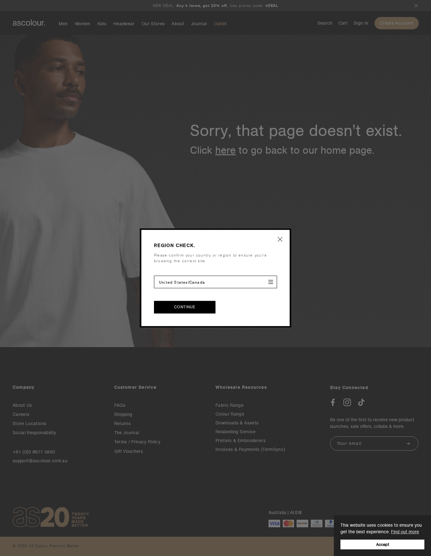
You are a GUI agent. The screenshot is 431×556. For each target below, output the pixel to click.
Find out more (405, 532)
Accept (382, 544)
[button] (280, 239)
